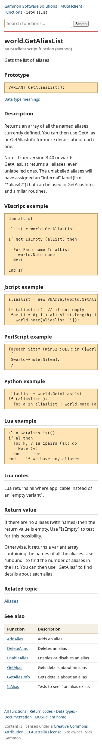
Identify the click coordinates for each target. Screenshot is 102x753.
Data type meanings (22, 99)
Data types (65, 711)
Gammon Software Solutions (30, 6)
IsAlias (13, 686)
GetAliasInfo (18, 677)
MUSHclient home (50, 717)
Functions (13, 12)
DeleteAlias (17, 648)
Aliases (11, 601)
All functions (15, 711)
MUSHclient (71, 6)
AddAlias (15, 638)
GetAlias (14, 667)
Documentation (18, 717)
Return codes (41, 711)
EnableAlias (17, 657)
